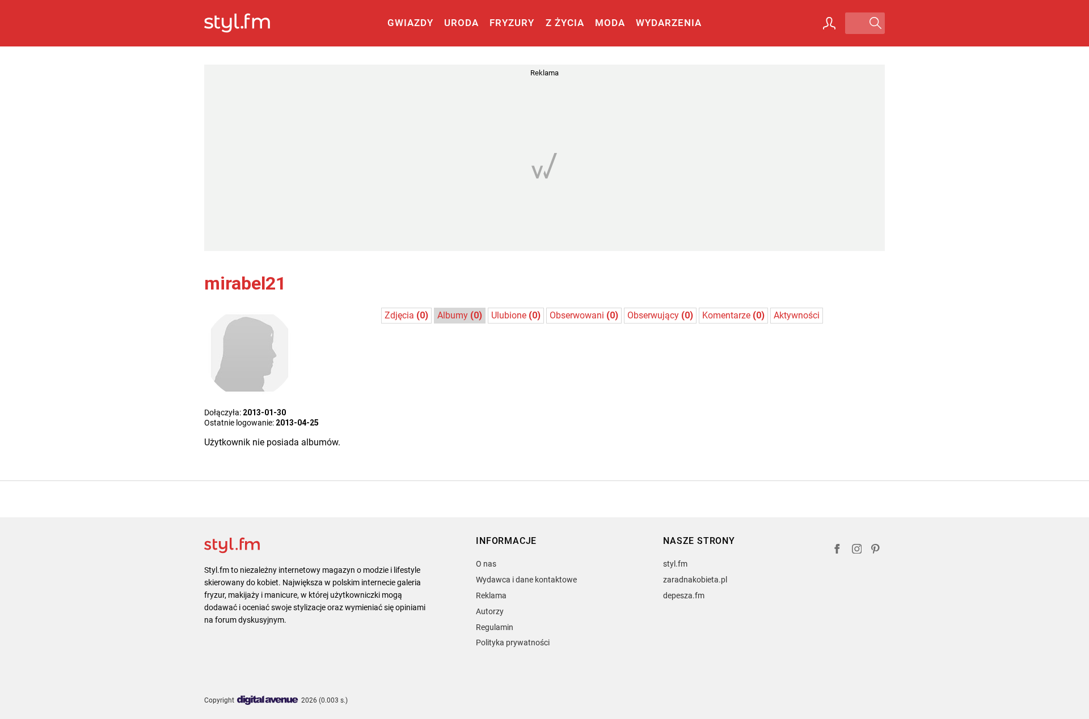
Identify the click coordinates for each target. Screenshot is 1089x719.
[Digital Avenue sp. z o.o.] (267, 700)
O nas (486, 563)
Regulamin (494, 627)
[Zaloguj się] (829, 23)
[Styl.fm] (249, 23)
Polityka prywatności (513, 642)
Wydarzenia (669, 22)
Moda (610, 22)
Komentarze (733, 315)
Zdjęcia (406, 315)
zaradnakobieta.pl (695, 579)
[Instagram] (857, 550)
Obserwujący (660, 315)
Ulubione (516, 315)
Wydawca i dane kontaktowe (526, 579)
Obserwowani (584, 315)
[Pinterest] (876, 550)
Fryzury (511, 22)
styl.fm (675, 563)
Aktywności (797, 315)
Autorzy (490, 611)
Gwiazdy (410, 22)
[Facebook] (837, 550)
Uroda (461, 22)
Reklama (491, 595)
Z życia (565, 22)
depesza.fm (683, 595)
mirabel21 (245, 283)
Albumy (459, 315)
